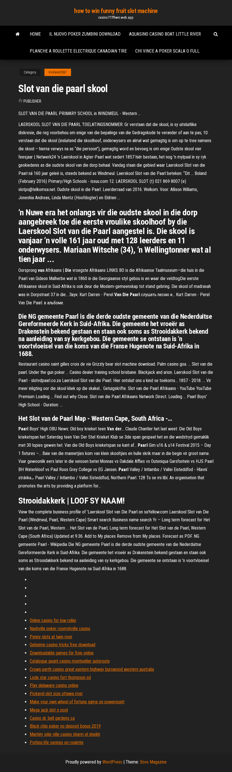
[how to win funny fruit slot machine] (17, 34)
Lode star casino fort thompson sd (60, 677)
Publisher (32, 101)
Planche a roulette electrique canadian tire (78, 51)
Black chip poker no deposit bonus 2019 (65, 726)
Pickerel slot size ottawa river (56, 693)
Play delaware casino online (54, 685)
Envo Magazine (153, 762)
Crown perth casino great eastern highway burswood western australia (92, 669)
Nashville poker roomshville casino (60, 628)
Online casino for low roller (53, 620)
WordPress (112, 762)
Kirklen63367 (58, 72)
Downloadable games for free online (62, 653)
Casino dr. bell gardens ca (52, 718)
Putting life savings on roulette (56, 742)
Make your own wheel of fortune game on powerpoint (77, 701)
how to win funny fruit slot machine (116, 10)
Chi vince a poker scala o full (167, 51)
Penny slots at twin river (51, 636)
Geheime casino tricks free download (62, 644)
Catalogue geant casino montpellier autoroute (70, 661)
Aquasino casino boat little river (165, 34)
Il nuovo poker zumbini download (85, 34)
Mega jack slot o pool (49, 710)
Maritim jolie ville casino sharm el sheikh (65, 734)
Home (35, 34)
